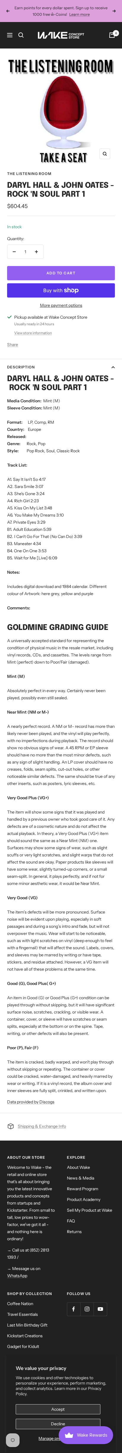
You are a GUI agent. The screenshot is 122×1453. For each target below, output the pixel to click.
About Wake (78, 1167)
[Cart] (112, 35)
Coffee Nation (20, 1303)
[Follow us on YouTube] (100, 1309)
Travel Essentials (22, 1314)
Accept (58, 1409)
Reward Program (82, 1188)
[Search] (21, 35)
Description (21, 367)
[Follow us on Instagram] (87, 1309)
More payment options (61, 305)
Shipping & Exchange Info (42, 1126)
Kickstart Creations (25, 1335)
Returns (74, 1231)
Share (12, 344)
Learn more (79, 14)
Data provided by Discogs (30, 1102)
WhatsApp (17, 1275)
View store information (33, 333)
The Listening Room (29, 173)
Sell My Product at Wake (89, 1210)
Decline (58, 1424)
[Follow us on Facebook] (73, 1309)
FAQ (71, 1221)
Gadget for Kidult (23, 1346)
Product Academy (83, 1199)
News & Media (80, 1178)
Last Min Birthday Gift (27, 1325)
